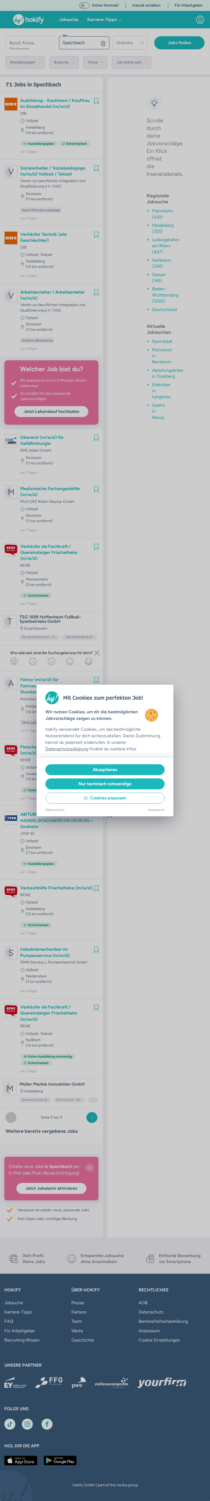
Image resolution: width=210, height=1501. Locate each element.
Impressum (156, 810)
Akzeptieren (105, 769)
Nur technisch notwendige (105, 783)
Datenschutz (55, 810)
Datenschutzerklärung (66, 748)
